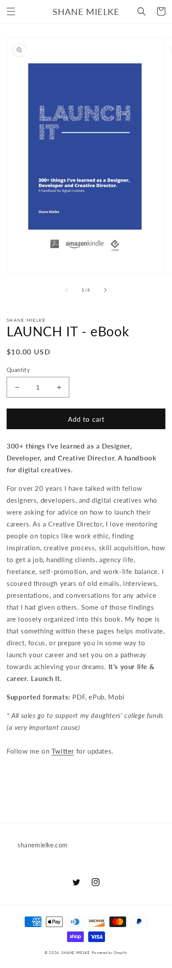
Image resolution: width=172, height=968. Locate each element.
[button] (11, 11)
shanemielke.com (43, 845)
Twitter (63, 751)
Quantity (18, 369)
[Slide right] (105, 290)
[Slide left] (66, 290)
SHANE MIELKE (75, 952)
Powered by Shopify (110, 952)
